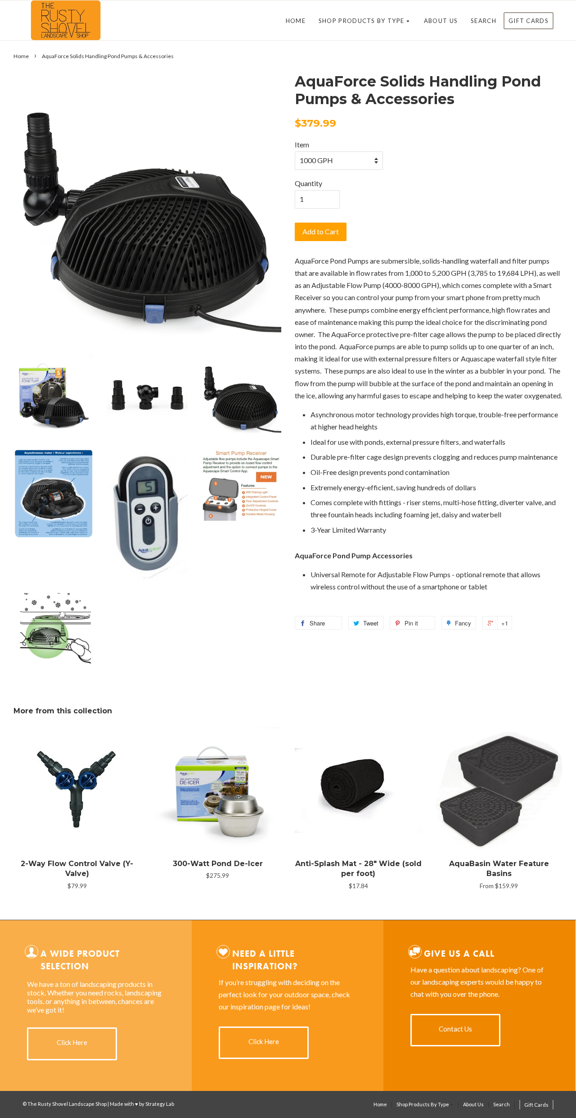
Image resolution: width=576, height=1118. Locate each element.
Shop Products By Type (362, 20)
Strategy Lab (159, 1104)
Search (483, 20)
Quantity (308, 183)
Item (302, 144)
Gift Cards (528, 20)
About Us (441, 20)
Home (296, 20)
